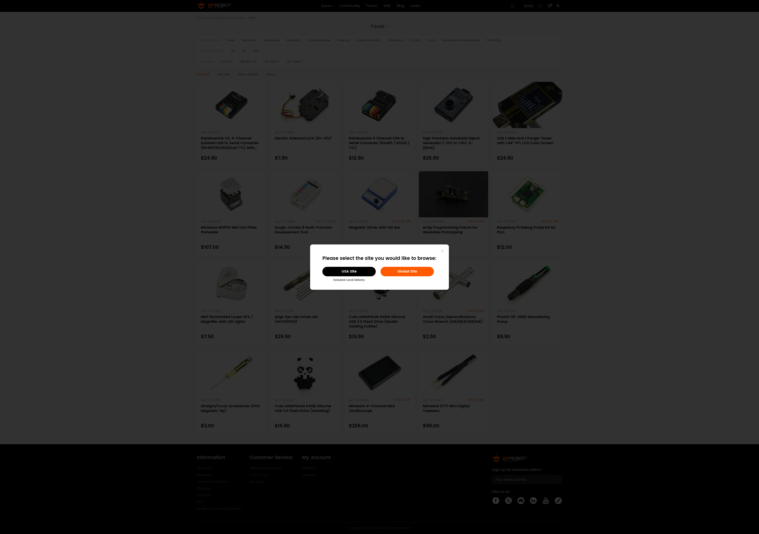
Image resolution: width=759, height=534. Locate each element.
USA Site (349, 271)
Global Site (407, 271)
